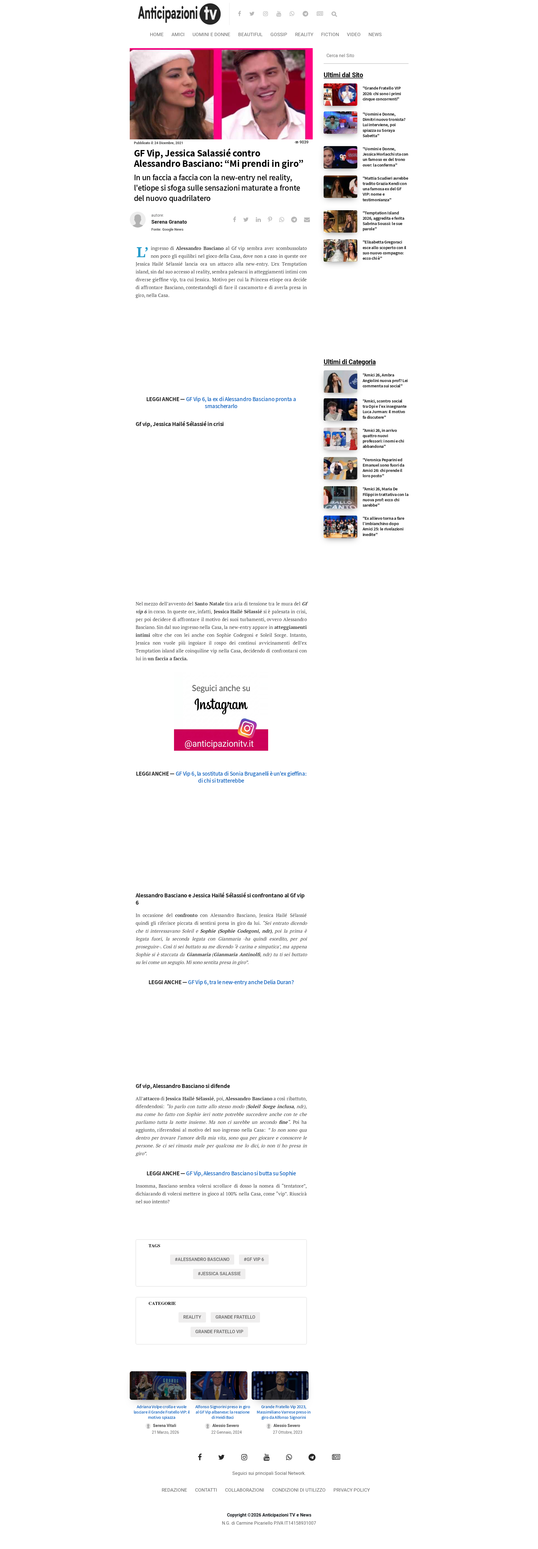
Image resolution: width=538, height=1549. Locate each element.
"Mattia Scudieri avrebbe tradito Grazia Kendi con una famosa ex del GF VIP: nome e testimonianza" (385, 189)
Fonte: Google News (167, 229)
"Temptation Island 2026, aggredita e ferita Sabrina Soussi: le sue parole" (383, 221)
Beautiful (250, 34)
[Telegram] (309, 14)
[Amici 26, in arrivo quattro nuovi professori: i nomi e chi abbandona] (340, 438)
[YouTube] (282, 14)
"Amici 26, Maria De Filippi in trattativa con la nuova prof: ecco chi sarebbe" (386, 497)
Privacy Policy (351, 1490)
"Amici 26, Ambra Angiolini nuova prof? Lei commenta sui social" (385, 380)
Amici (178, 34)
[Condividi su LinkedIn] (262, 220)
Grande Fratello (235, 1317)
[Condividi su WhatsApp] (285, 220)
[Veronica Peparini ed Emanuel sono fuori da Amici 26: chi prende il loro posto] (340, 468)
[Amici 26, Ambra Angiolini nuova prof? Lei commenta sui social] (340, 381)
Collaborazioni (244, 1490)
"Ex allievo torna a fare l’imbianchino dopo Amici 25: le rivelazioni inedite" (383, 526)
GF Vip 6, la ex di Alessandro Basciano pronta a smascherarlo (241, 402)
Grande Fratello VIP (219, 1331)
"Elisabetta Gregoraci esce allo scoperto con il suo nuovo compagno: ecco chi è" (385, 250)
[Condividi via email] (310, 220)
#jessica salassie (219, 1273)
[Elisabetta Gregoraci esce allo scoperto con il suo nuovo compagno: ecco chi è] (340, 250)
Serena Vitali (164, 1426)
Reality (304, 34)
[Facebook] (243, 14)
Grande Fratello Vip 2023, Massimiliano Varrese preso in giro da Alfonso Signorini (283, 1412)
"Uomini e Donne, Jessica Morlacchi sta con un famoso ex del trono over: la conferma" (386, 157)
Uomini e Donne (211, 34)
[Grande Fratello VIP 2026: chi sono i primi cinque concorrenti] (340, 94)
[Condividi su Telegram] (297, 220)
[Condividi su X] (249, 220)
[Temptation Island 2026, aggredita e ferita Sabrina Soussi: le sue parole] (340, 221)
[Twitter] (255, 14)
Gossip (278, 34)
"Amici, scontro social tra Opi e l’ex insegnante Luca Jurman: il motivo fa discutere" (385, 409)
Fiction (330, 34)
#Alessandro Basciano (202, 1259)
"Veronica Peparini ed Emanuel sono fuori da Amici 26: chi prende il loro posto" (383, 468)
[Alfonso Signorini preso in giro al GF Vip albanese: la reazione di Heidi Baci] (219, 1385)
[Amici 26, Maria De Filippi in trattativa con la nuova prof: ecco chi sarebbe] (340, 497)
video (354, 34)
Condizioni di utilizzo (299, 1490)
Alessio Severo (225, 1426)
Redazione (174, 1490)
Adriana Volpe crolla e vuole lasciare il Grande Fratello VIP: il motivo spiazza (162, 1412)
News (375, 34)
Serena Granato (169, 222)
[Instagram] (269, 14)
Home (157, 34)
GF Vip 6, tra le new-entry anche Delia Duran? (241, 982)
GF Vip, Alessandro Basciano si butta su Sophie (241, 1173)
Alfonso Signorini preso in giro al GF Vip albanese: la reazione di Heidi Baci (222, 1412)
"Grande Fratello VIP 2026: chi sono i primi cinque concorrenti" (382, 93)
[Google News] (323, 14)
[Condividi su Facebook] (238, 220)
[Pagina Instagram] (221, 711)
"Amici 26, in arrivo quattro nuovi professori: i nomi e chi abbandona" (383, 438)
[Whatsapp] (295, 14)
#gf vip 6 (254, 1259)
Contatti (206, 1490)
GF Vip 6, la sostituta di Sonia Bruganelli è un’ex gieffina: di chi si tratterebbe (241, 777)
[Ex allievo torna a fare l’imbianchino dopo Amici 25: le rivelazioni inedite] (340, 526)
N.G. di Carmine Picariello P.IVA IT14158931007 (269, 1523)
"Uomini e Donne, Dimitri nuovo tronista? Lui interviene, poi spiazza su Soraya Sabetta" (384, 125)
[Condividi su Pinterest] (273, 220)
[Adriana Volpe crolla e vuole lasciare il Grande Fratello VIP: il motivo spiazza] (158, 1385)
